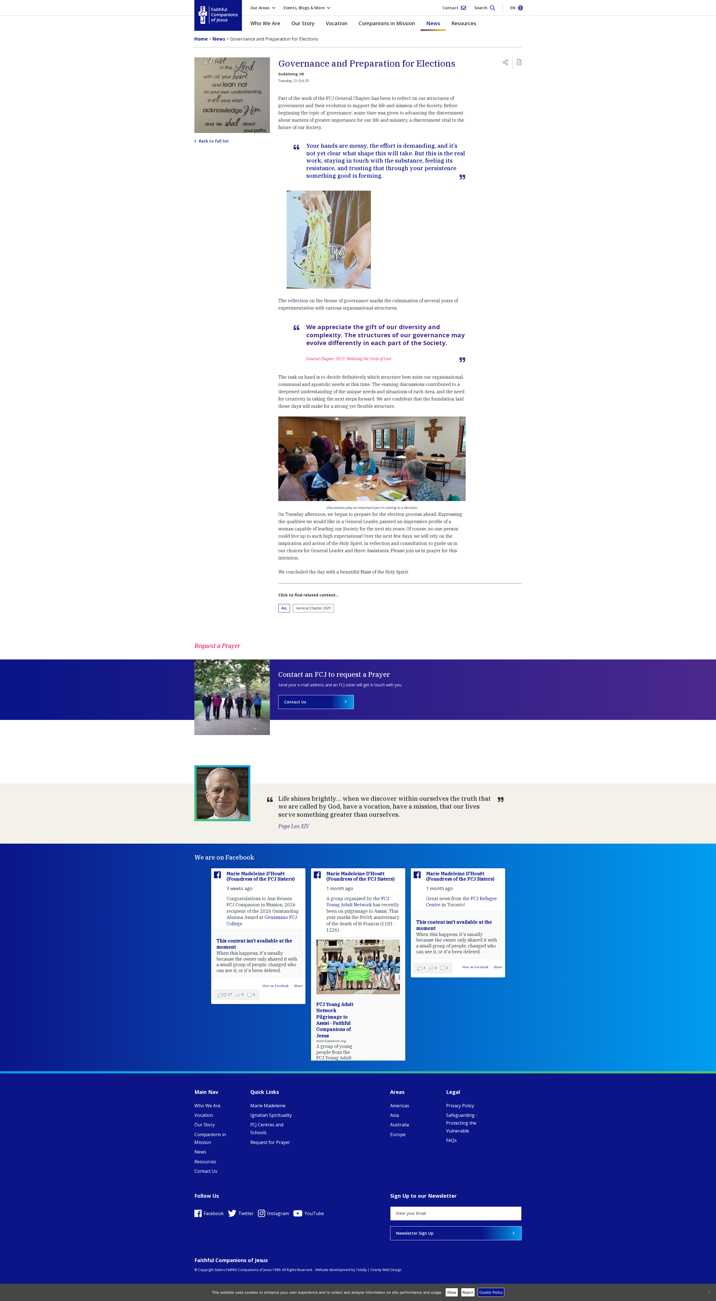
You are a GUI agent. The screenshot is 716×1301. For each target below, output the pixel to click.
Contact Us (295, 702)
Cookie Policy (491, 1292)
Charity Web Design (385, 1269)
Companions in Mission (387, 23)
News (433, 23)
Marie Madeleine (268, 1106)
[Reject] (709, 1292)
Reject (467, 1292)
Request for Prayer (270, 1142)
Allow (451, 1292)
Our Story (303, 23)
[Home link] (218, 15)
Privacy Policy (460, 1106)
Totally (361, 1269)
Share (298, 986)
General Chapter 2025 (313, 608)
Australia (399, 1125)
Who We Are (265, 23)
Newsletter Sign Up (415, 1233)
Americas (399, 1106)
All (284, 608)
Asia (394, 1115)
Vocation (336, 23)
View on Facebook (275, 986)
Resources (463, 23)
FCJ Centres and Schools (266, 1129)
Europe (398, 1134)
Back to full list (214, 141)
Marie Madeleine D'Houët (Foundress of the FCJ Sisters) (261, 876)
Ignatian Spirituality (271, 1115)
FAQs (451, 1140)
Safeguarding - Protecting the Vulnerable (461, 1123)
